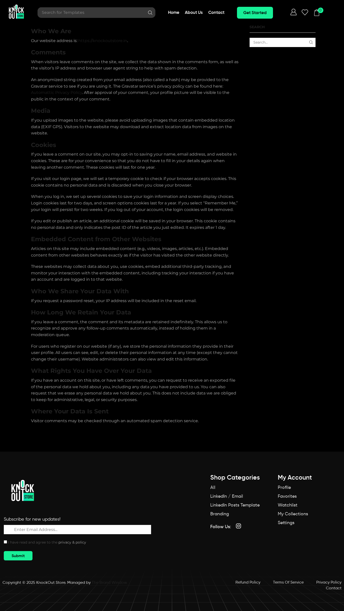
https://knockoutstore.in (102, 40)
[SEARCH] (311, 42)
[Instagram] (238, 525)
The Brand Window (109, 582)
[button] (255, 13)
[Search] (150, 12)
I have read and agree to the (47, 542)
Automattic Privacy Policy (56, 92)
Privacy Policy (328, 582)
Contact (333, 587)
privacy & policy (72, 542)
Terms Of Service (288, 582)
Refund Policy (247, 582)
